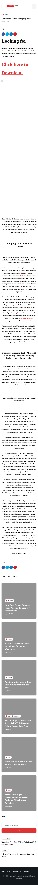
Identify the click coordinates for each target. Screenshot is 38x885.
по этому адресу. (26, 318)
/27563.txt (23, 276)
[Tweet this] (7, 34)
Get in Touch (6, 871)
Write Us (26, 871)
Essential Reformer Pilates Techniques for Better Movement (17, 646)
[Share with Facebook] (3, 34)
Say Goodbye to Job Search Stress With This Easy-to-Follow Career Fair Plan (18, 723)
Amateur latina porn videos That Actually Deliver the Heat (18, 685)
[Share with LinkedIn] (11, 34)
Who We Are (17, 871)
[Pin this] (15, 34)
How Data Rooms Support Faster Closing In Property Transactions (17, 608)
